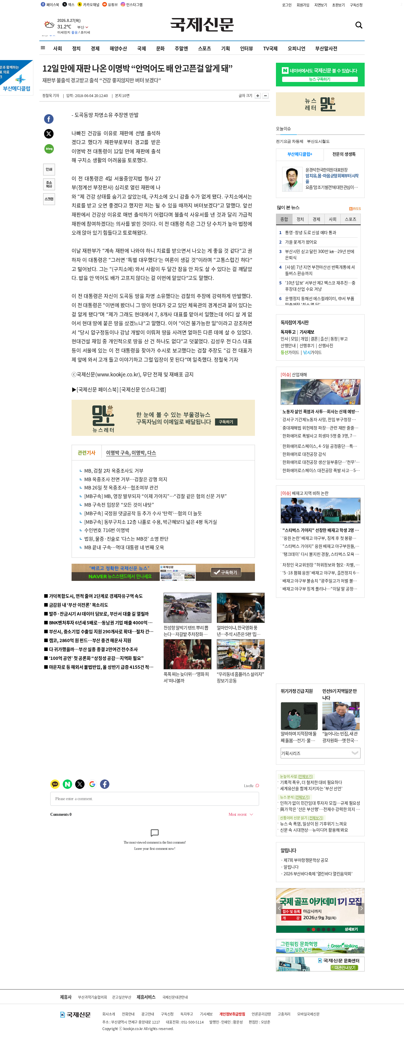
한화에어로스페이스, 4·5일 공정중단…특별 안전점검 (327, 446)
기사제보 (206, 1013)
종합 (284, 219)
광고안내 (147, 1013)
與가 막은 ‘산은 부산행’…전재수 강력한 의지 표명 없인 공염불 (332, 809)
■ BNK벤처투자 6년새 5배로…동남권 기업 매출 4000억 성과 (100, 622)
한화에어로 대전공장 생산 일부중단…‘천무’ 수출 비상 (327, 462)
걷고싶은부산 (121, 997)
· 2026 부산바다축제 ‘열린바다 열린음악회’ (316, 873)
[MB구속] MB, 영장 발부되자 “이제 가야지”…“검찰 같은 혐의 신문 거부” (155, 495)
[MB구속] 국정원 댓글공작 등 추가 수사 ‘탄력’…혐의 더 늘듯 (143, 513)
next (361, 908)
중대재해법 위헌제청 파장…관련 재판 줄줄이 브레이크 (328, 428)
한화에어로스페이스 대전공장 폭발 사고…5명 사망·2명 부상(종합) (338, 470)
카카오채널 (91, 4)
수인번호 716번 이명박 (106, 530)
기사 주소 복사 (48, 184)
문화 (160, 48)
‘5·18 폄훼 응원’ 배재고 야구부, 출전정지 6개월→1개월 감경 (333, 573)
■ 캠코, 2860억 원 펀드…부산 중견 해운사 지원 (87, 640)
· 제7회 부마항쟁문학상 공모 (304, 860)
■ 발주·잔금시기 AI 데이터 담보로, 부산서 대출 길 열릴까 (96, 613)
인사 (284, 338)
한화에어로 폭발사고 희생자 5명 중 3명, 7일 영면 (323, 436)
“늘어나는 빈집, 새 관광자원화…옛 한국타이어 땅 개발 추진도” (340, 740)
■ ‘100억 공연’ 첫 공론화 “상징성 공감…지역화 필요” (93, 658)
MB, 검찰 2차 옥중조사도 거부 (113, 470)
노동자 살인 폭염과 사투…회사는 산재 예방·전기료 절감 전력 (333, 411)
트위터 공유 (48, 134)
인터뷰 (246, 48)
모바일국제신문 (308, 1013)
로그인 (287, 4)
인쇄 (48, 170)
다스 (151, 452)
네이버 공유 (48, 149)
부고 (344, 338)
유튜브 (112, 4)
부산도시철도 (318, 141)
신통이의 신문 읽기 (301, 817)
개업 (304, 338)
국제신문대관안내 (175, 997)
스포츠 (204, 48)
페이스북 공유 (48, 119)
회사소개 (108, 1013)
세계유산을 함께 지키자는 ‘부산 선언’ (311, 788)
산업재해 (294, 374)
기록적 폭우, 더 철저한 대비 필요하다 (311, 782)
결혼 (314, 338)
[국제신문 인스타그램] (142, 389)
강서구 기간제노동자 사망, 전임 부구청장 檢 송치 (323, 419)
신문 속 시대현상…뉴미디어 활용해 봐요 (314, 830)
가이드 (290, 352)
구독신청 (356, 4)
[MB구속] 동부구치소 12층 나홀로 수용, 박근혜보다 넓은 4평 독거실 (150, 521)
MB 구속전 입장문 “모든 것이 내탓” (119, 504)
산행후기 (307, 345)
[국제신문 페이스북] (98, 389)
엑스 (71, 4)
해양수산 (118, 48)
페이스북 (52, 4)
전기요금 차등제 (289, 141)
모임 (294, 338)
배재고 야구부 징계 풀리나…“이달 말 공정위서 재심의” (328, 589)
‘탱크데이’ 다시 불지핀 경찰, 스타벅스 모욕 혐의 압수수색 (330, 554)
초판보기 (338, 4)
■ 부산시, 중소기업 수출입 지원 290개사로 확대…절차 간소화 (100, 631)
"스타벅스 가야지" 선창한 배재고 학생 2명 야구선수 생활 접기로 (336, 530)
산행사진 (325, 345)
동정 (334, 338)
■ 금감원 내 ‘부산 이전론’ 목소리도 (76, 605)
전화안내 (128, 1013)
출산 (324, 338)
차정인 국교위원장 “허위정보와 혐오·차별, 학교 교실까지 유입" (336, 565)
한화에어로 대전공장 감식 (304, 454)
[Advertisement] (208, 147)
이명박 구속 (117, 452)
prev (279, 908)
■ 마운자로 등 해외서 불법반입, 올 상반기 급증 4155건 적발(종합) (104, 667)
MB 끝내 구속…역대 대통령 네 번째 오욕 (124, 547)
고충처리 (284, 1013)
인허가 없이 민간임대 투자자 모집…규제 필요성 (320, 803)
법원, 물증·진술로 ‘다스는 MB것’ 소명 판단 (126, 538)
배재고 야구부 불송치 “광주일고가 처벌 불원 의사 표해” (329, 581)
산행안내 (288, 345)
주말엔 (181, 48)
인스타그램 (134, 4)
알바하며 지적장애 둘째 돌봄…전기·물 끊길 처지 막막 (298, 740)
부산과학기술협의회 (92, 997)
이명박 (138, 452)
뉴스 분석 (295, 797)
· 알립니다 (289, 867)
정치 (76, 48)
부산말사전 (326, 48)
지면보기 (320, 4)
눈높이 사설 (296, 776)
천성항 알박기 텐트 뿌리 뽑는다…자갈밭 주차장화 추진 (186, 634)
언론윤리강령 (261, 1013)
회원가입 (303, 4)
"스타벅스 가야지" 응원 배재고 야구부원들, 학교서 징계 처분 (333, 546)
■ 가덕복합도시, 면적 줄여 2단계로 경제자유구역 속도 (93, 596)
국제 (141, 48)
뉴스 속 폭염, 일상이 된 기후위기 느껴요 (313, 823)
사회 (57, 48)
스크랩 (48, 199)
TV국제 (270, 48)
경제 (95, 48)
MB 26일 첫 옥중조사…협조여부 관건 (121, 487)
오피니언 (296, 48)
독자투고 (186, 1013)
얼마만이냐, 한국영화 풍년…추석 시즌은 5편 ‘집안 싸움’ (238, 634)
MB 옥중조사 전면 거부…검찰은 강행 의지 (125, 479)
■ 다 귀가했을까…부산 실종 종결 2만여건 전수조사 (91, 649)
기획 (225, 48)
